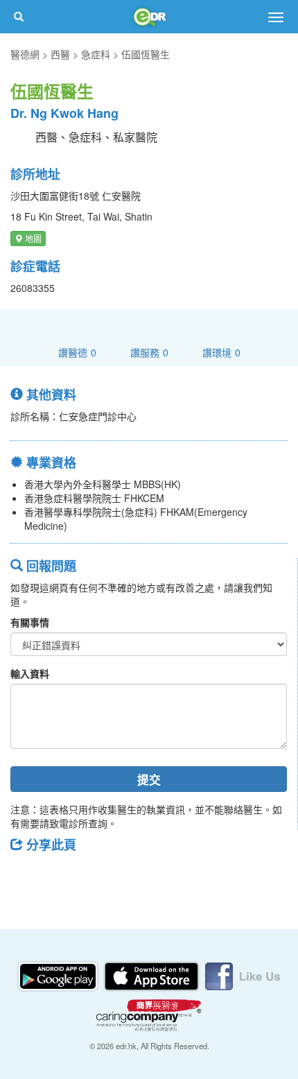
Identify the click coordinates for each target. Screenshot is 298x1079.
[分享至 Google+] (99, 875)
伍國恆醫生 (145, 54)
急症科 (95, 54)
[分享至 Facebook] (27, 875)
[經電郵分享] (135, 875)
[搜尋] (18, 16)
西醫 (60, 54)
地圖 (32, 238)
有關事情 (29, 622)
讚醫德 (77, 352)
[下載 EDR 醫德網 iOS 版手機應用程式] (152, 975)
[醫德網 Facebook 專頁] (242, 975)
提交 (149, 779)
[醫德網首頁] (149, 16)
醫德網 (25, 54)
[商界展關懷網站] (149, 1014)
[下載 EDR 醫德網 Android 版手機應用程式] (59, 975)
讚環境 (221, 352)
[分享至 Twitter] (63, 875)
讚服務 (149, 352)
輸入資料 (29, 673)
